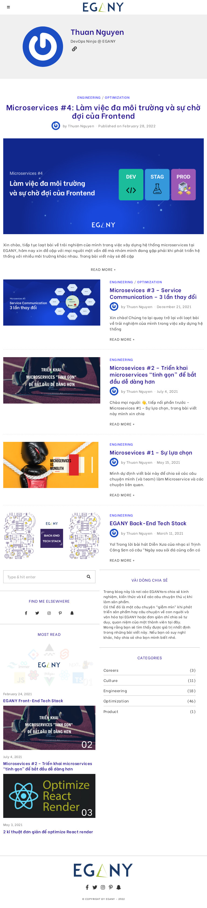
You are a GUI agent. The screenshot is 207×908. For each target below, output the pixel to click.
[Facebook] (26, 613)
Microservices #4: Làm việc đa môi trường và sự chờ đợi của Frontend (103, 111)
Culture (111, 680)
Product (111, 711)
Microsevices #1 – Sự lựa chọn (151, 452)
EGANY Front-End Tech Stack (33, 700)
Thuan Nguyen (81, 125)
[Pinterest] (60, 613)
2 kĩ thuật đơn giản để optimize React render (48, 831)
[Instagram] (49, 613)
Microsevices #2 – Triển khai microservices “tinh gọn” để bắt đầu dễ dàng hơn (153, 374)
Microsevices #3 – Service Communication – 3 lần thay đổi (153, 293)
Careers (111, 670)
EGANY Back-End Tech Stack (148, 523)
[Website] (74, 49)
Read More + (103, 269)
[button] (88, 576)
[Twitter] (37, 613)
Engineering (89, 97)
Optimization (117, 97)
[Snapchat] (72, 613)
